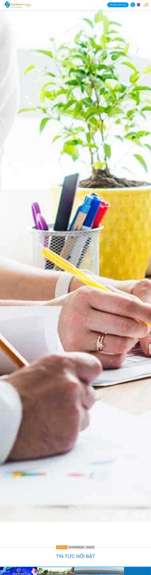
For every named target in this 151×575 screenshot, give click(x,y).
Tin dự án (90, 485)
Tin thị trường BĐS (76, 485)
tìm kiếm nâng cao (118, 5)
